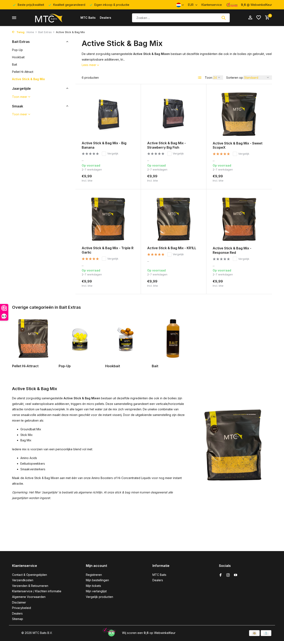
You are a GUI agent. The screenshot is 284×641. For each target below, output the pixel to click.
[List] (200, 78)
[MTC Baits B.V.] (48, 17)
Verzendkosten (22, 580)
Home (30, 32)
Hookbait (18, 57)
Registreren (94, 574)
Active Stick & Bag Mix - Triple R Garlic (107, 250)
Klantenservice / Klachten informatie (36, 591)
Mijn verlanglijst (96, 591)
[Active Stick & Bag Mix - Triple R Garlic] (108, 219)
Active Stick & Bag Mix (28, 79)
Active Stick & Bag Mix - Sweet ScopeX (237, 145)
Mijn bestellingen (97, 580)
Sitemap (17, 619)
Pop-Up (17, 49)
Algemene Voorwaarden (29, 597)
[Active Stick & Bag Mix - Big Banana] (108, 114)
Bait (14, 64)
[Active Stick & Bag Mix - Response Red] (239, 219)
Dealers (105, 17)
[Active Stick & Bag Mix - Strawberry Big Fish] (173, 114)
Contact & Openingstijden (29, 574)
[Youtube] (235, 575)
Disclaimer (19, 602)
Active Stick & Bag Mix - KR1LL (171, 248)
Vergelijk (112, 153)
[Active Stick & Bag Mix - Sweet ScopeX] (239, 114)
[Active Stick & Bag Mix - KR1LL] (173, 219)
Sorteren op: (234, 77)
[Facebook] (220, 575)
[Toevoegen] (127, 178)
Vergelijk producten (99, 597)
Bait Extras (45, 32)
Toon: (209, 77)
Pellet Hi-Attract (22, 71)
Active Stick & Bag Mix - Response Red (232, 250)
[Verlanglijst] (258, 17)
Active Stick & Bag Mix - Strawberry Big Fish (166, 145)
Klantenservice (211, 4)
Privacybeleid (21, 608)
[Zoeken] (223, 18)
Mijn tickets (93, 585)
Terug (20, 32)
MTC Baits (88, 17)
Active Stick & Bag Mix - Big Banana (104, 145)
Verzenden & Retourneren (30, 585)
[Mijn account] (250, 17)
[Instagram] (228, 575)
